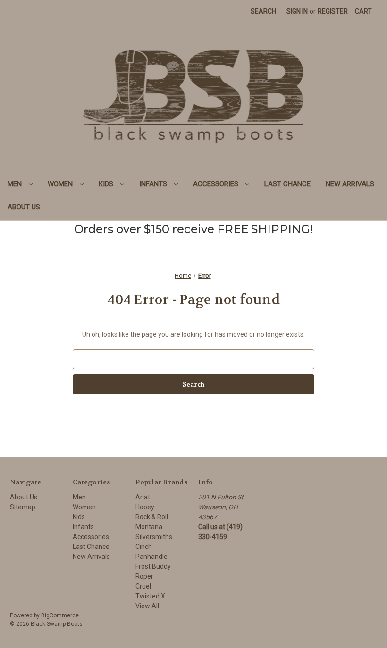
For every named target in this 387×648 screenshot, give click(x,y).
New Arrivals (350, 184)
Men (16, 184)
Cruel (143, 586)
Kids (107, 184)
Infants (154, 184)
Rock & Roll (151, 517)
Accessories (216, 184)
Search (263, 11)
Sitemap (22, 507)
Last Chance (287, 184)
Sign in (297, 11)
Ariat (142, 497)
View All (147, 606)
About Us (24, 207)
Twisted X (150, 596)
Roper (144, 576)
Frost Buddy (153, 566)
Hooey (144, 507)
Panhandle (151, 556)
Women (61, 184)
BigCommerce (60, 615)
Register (333, 11)
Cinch (143, 546)
